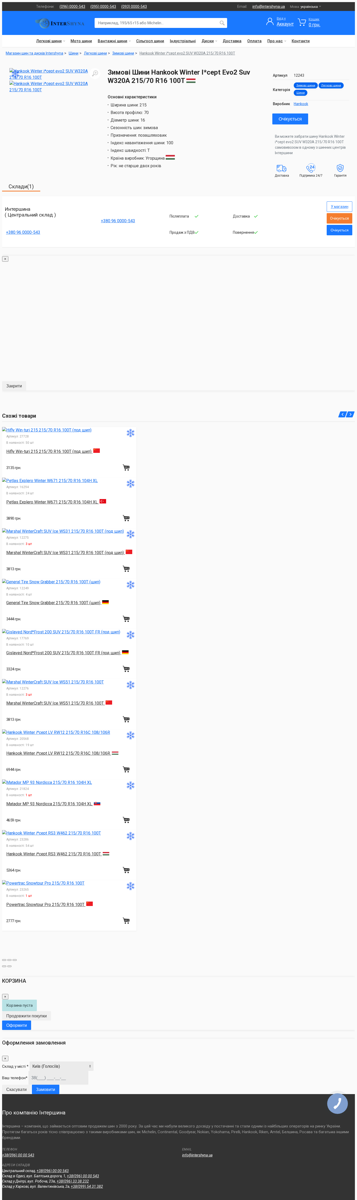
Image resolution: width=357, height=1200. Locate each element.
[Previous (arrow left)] (4, 966)
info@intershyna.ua (268, 6)
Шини (300, 92)
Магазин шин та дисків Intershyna (34, 53)
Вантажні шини (112, 41)
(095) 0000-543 (103, 6)
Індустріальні (183, 41)
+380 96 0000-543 (23, 232)
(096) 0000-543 (72, 6)
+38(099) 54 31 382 (87, 1186)
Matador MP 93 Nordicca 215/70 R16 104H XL (49, 803)
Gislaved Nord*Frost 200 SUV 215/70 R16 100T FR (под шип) (63, 652)
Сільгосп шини (150, 41)
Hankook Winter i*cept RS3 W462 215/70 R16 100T (54, 853)
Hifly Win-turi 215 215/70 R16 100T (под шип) (49, 451)
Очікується (290, 119)
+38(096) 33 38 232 (73, 1181)
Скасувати (16, 1089)
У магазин (339, 207)
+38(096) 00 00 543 (18, 1155)
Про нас (275, 41)
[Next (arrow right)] (9, 966)
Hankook (301, 104)
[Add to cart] (126, 467)
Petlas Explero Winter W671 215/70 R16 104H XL (52, 502)
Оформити (16, 1025)
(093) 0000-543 (134, 6)
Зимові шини (305, 85)
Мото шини (81, 41)
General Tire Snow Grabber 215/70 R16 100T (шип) (53, 602)
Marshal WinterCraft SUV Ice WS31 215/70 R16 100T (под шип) (65, 552)
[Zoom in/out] (15, 960)
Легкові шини (49, 41)
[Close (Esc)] (4, 960)
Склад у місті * (15, 1066)
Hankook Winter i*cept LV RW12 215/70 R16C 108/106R (58, 753)
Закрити (14, 386)
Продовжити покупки (26, 1016)
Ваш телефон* (14, 1078)
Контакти (301, 41)
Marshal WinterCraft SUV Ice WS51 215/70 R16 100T (55, 703)
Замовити (45, 1089)
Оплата (254, 41)
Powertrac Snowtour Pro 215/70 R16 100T (45, 904)
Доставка (232, 41)
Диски (207, 41)
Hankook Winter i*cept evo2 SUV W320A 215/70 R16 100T (187, 53)
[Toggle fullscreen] (9, 960)
